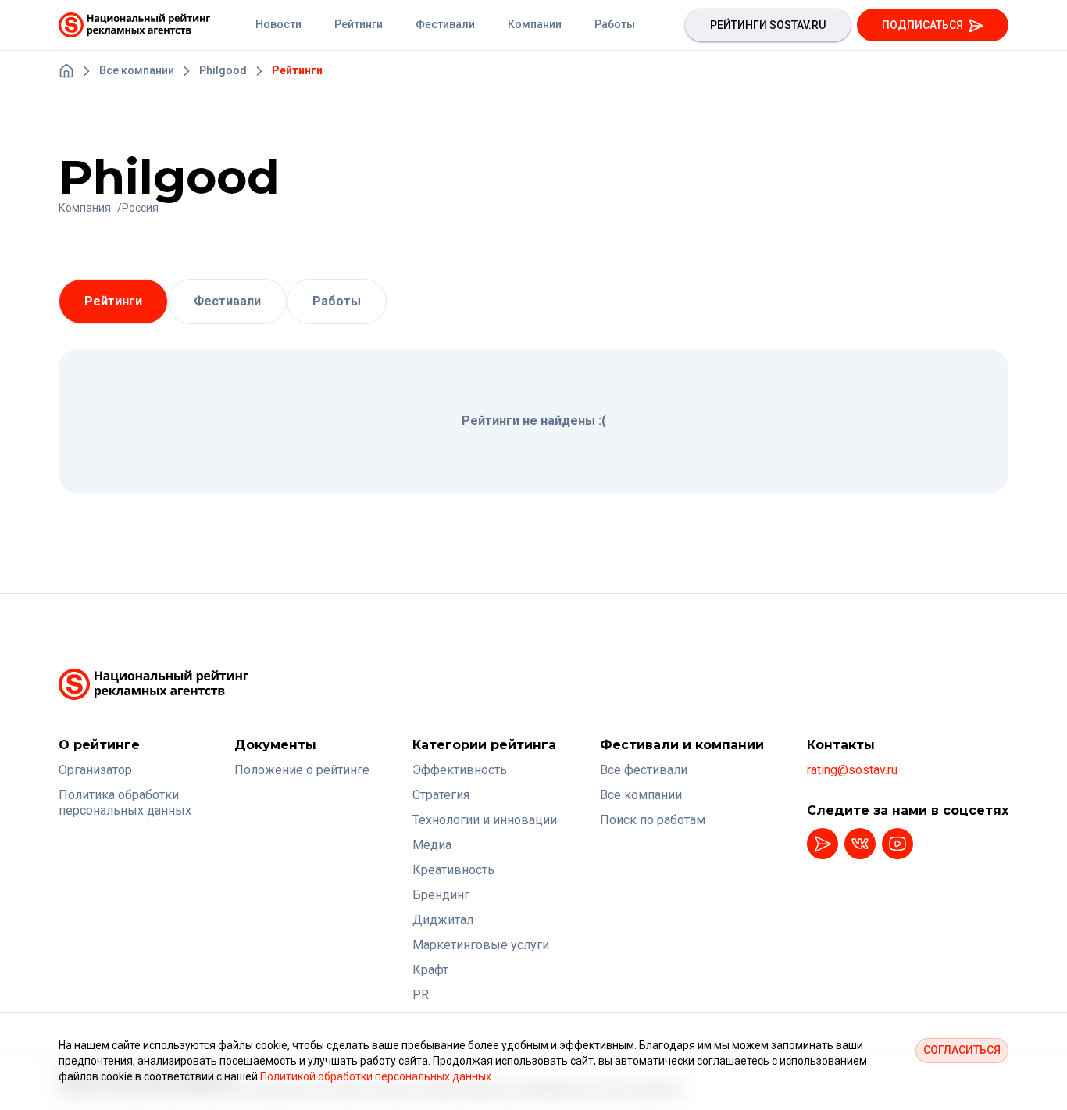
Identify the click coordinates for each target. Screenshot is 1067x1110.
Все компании (641, 794)
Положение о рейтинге (301, 769)
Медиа (431, 844)
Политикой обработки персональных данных (375, 1076)
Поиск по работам (652, 819)
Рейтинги (113, 301)
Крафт (430, 969)
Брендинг (440, 894)
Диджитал (442, 919)
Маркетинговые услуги (480, 944)
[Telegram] (822, 843)
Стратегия (440, 794)
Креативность (453, 869)
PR (420, 994)
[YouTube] (897, 843)
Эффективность (459, 769)
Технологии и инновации (484, 819)
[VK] (860, 843)
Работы (336, 301)
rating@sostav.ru (852, 769)
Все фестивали (643, 769)
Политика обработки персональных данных (125, 802)
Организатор (95, 769)
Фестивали (227, 301)
